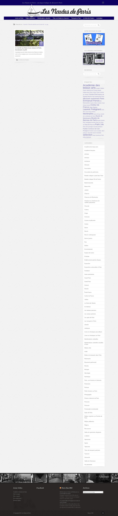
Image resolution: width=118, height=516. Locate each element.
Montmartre (88, 114)
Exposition (87, 263)
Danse (86, 227)
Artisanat (86, 165)
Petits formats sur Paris (90, 391)
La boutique (99, 18)
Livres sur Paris (19, 18)
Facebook (103, 2)
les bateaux (87, 306)
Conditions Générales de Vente (20, 492)
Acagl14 (98, 88)
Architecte (87, 161)
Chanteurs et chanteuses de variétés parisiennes (91, 201)
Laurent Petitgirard (92, 109)
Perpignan (86, 130)
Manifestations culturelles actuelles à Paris (93, 343)
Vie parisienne (88, 464)
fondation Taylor (101, 103)
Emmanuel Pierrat (91, 101)
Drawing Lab (100, 94)
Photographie (87, 394)
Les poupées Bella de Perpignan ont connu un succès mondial (70, 501)
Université (87, 457)
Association (87, 168)
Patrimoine (87, 384)
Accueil (25, 24)
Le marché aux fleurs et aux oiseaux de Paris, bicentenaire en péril (28, 49)
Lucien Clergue (88, 111)
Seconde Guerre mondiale (94, 132)
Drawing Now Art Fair (88, 96)
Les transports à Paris (90, 321)
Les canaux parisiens (90, 314)
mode (85, 351)
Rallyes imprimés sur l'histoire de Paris (93, 417)
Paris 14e (99, 124)
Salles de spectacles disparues (92, 432)
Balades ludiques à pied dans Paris (93, 175)
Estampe (86, 256)
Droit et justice (88, 238)
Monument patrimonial (90, 362)
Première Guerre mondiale (95, 130)
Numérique (87, 376)
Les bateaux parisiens (90, 310)
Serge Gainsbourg (97, 135)
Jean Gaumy (93, 107)
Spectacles (87, 439)
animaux (86, 154)
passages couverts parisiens (95, 126)
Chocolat (86, 206)
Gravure (86, 285)
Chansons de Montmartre (91, 197)
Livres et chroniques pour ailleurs (93, 332)
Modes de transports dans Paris (92, 355)
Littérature (87, 328)
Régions (86, 425)
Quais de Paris (88, 412)
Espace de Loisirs (89, 252)
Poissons (86, 402)
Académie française (89, 150)
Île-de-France (87, 292)
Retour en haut (103, 513)
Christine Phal (93, 94)
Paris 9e (92, 124)
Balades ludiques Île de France (92, 179)
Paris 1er (98, 122)
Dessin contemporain (90, 235)
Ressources (87, 428)
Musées (86, 366)
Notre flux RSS (66, 488)
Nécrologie (87, 373)
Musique (86, 369)
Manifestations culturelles (43, 18)
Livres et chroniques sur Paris (92, 335)
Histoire (86, 288)
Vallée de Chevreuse (89, 461)
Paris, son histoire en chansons (61, 18)
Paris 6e (87, 124)
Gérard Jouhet (86, 105)
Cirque (86, 213)
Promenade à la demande (91, 409)
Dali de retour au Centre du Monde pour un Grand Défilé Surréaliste (69, 492)
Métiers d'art (87, 348)
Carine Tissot (96, 92)
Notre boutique (16, 494)
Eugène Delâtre (93, 103)
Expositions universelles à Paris (93, 267)
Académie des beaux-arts (91, 86)
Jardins (86, 299)
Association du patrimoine (91, 172)
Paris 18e (85, 126)
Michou (93, 111)
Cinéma (86, 209)
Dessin (86, 231)
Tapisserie (87, 446)
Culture (86, 224)
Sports (86, 443)
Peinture (86, 387)
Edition (86, 245)
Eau (85, 242)
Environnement (88, 249)
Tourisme (86, 454)
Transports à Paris (76, 18)
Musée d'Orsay (96, 114)
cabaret (86, 190)
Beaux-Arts (87, 186)
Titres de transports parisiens (92, 450)
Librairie (86, 324)
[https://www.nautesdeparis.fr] (59, 16)
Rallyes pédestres (30, 18)
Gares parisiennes (89, 274)
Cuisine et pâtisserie (89, 220)
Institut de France (89, 296)
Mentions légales (17, 500)
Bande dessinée (88, 183)
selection (87, 134)
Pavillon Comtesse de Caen (91, 129)
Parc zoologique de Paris (89, 122)
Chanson (86, 193)
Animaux (86, 157)
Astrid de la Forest (92, 90)
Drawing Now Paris (99, 96)
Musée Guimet (100, 120)
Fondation (87, 270)
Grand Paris (87, 278)
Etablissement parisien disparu (92, 260)
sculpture (86, 436)
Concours (87, 217)
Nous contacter (16, 496)
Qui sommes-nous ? (17, 498)
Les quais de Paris (89, 317)
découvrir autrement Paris (93, 98)
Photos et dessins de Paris (91, 398)
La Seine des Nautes (88, 18)
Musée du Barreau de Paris (91, 119)
